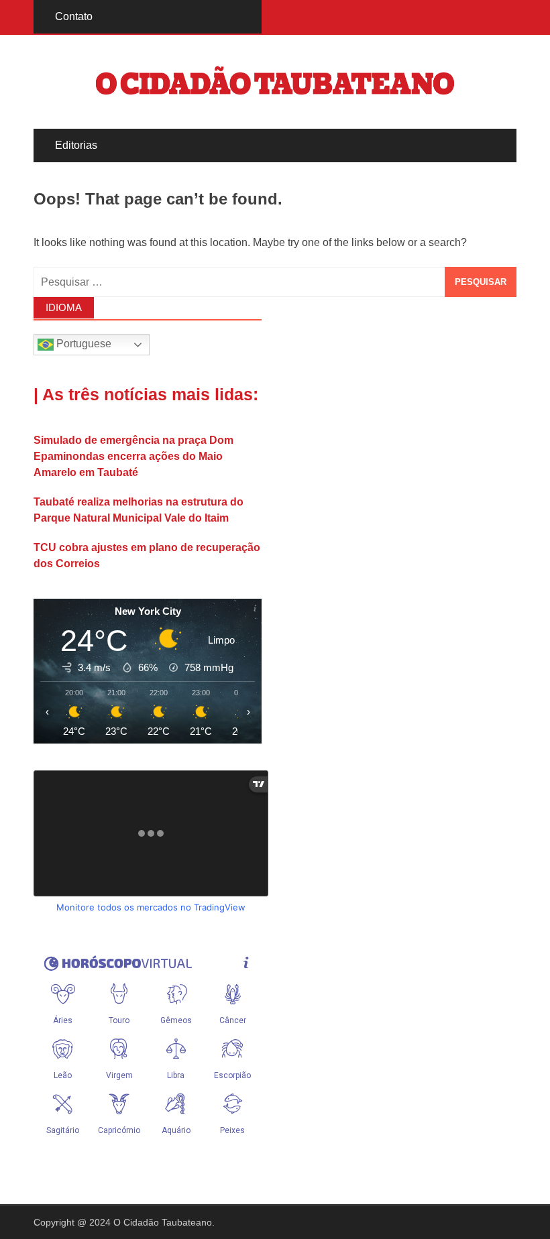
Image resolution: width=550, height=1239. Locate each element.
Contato (74, 16)
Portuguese (82, 344)
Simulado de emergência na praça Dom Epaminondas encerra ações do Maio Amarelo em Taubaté (133, 456)
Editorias (76, 145)
